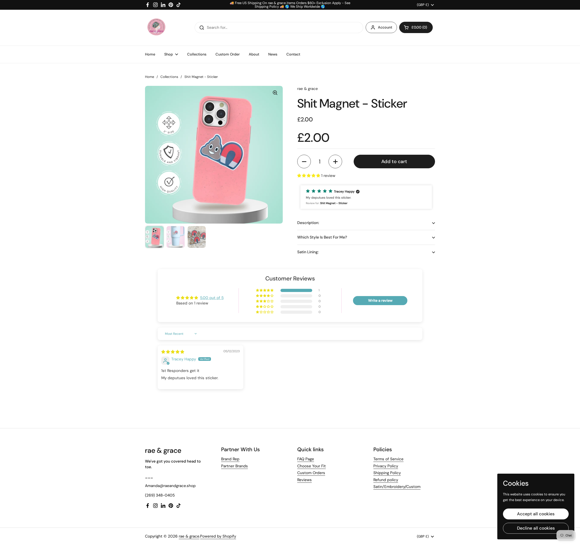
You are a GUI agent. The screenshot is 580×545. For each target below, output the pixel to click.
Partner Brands (234, 465)
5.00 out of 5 (212, 297)
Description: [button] (308, 222)
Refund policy (385, 479)
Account (385, 27)
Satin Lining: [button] (308, 251)
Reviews (304, 479)
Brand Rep (230, 458)
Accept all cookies (536, 514)
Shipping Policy (387, 472)
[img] (172, 351)
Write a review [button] (380, 300)
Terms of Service (388, 458)
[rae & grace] (156, 28)
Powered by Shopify (218, 536)
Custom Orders (311, 472)
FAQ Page (305, 458)
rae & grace (189, 536)
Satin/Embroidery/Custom (396, 486)
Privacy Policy (385, 465)
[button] (416, 27)
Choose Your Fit (311, 465)
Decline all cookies (536, 528)
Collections (169, 77)
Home (149, 77)
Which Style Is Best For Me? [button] (322, 237)
